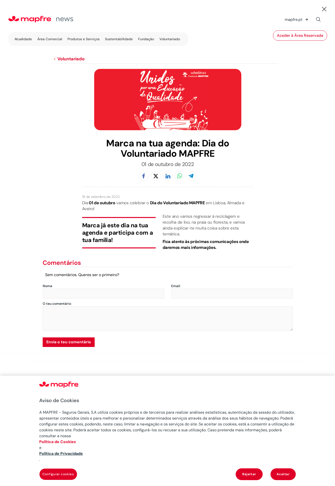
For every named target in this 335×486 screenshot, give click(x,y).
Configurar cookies (58, 474)
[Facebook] (144, 176)
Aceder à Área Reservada (300, 36)
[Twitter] (156, 176)
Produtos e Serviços (83, 39)
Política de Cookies (57, 441)
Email (175, 286)
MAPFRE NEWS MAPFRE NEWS (51, 19)
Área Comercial (49, 39)
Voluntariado (169, 39)
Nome (47, 286)
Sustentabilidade (119, 39)
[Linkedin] (168, 176)
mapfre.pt (293, 20)
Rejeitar (249, 474)
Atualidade (23, 39)
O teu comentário (57, 304)
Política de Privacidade (61, 453)
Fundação (146, 39)
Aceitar (283, 474)
